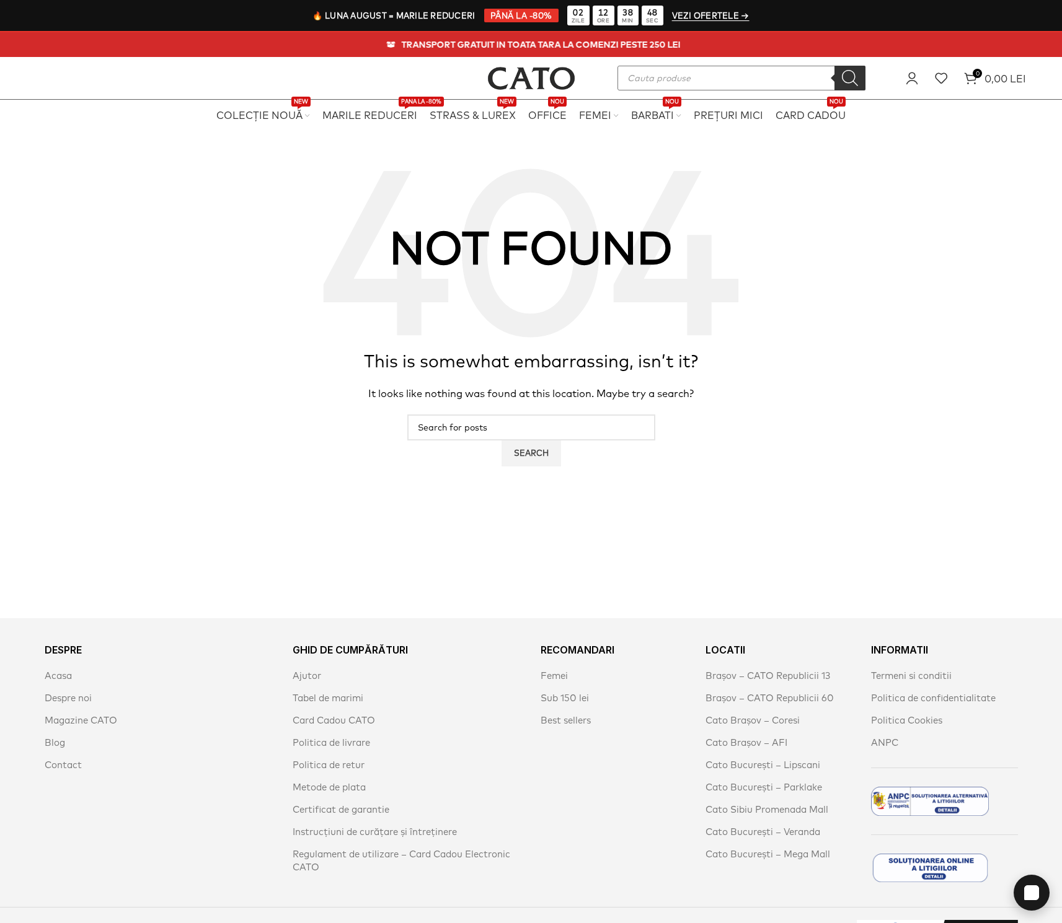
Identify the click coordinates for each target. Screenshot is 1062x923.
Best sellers (566, 720)
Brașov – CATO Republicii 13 (768, 675)
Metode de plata (329, 787)
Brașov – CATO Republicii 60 (770, 698)
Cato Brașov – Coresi (753, 720)
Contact (63, 765)
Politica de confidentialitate (933, 698)
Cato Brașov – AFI (746, 742)
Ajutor (307, 675)
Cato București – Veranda (763, 832)
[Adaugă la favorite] (941, 78)
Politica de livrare (331, 742)
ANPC (884, 742)
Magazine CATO (81, 720)
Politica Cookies (906, 720)
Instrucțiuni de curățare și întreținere (375, 832)
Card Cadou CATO (334, 720)
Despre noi (68, 698)
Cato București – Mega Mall (768, 854)
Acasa (58, 675)
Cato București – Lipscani (763, 765)
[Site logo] (531, 76)
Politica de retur (329, 765)
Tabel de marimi (328, 698)
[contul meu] (912, 78)
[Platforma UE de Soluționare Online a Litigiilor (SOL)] (930, 868)
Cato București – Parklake (764, 787)
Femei (554, 675)
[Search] (849, 78)
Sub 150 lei (565, 698)
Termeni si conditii (911, 675)
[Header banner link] (531, 44)
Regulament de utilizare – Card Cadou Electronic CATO (401, 860)
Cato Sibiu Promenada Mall (767, 809)
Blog (55, 742)
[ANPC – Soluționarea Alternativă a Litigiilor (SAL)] (930, 801)
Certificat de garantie (341, 809)
